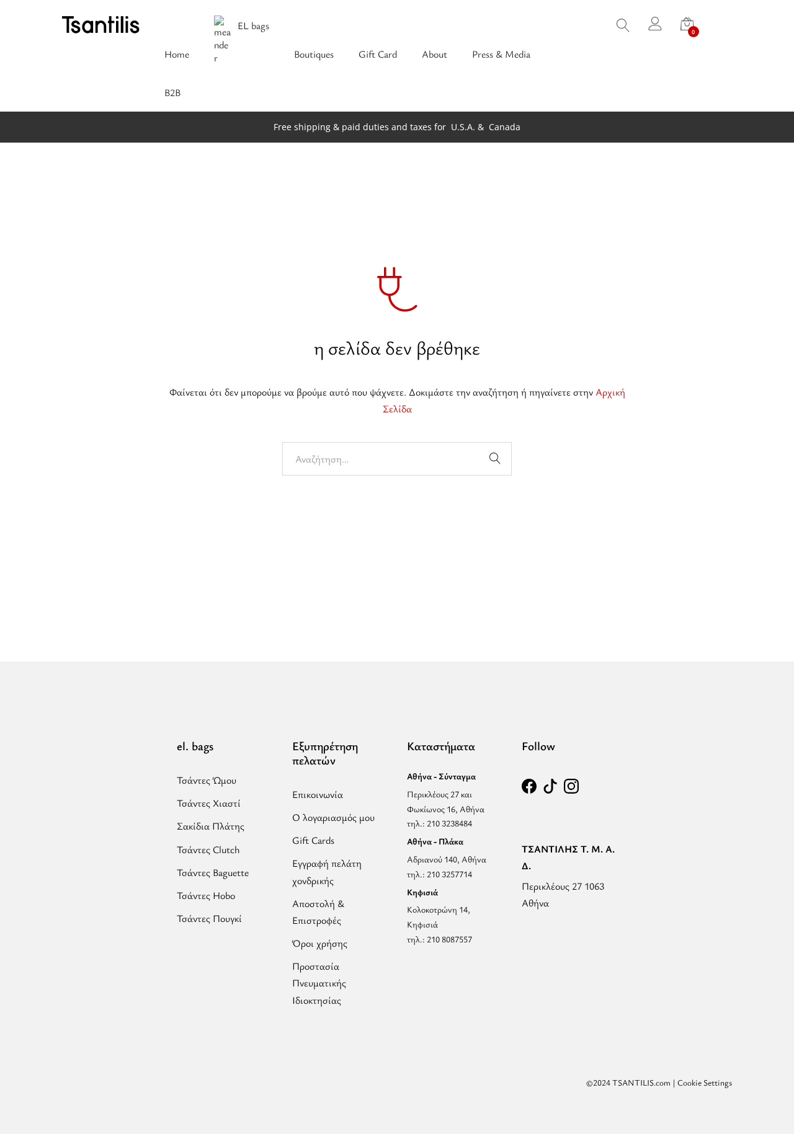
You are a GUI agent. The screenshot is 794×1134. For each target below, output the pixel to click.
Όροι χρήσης (319, 943)
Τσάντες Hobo (206, 895)
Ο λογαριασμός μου (333, 817)
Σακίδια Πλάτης (210, 826)
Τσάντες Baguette (213, 872)
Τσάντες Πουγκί (209, 918)
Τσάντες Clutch (208, 849)
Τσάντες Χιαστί (209, 803)
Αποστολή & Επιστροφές (318, 912)
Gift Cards (313, 840)
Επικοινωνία (317, 794)
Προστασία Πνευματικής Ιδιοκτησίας (319, 982)
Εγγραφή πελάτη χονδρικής (327, 871)
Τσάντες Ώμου (206, 780)
